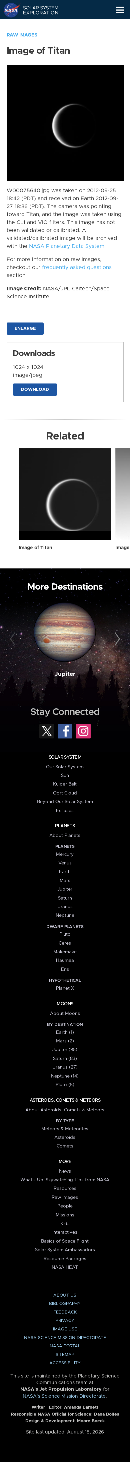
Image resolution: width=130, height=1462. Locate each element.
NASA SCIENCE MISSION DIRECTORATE (65, 1338)
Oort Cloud (65, 793)
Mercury (65, 854)
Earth (65, 871)
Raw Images (22, 35)
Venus (65, 863)
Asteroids (64, 1137)
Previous (13, 639)
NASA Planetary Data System (66, 246)
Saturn (65, 898)
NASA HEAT (65, 1267)
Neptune (65, 915)
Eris (65, 969)
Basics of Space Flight (65, 1241)
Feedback (65, 1312)
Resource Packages (65, 1259)
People (65, 1206)
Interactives (64, 1232)
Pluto (65, 934)
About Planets (64, 835)
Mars (65, 880)
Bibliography (65, 1304)
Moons (65, 1004)
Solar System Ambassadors (65, 1250)
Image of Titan (35, 548)
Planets (65, 826)
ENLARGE (25, 328)
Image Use (65, 1329)
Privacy (65, 1320)
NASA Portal (65, 1346)
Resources (65, 1188)
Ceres (65, 943)
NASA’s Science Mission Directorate (64, 1396)
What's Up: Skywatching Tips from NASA (64, 1180)
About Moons (65, 1013)
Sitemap (65, 1355)
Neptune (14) (65, 1076)
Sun (65, 775)
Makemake (65, 952)
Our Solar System (65, 767)
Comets (65, 1146)
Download (35, 389)
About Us (64, 1295)
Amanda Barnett (81, 1407)
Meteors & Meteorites (64, 1129)
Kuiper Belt (65, 784)
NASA (9, 10)
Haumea (65, 960)
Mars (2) (65, 1041)
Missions (65, 1215)
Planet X (65, 988)
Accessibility (65, 1363)
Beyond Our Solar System (65, 801)
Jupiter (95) (64, 1049)
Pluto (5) (65, 1084)
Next (116, 639)
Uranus (65, 907)
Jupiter (65, 674)
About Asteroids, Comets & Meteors (64, 1110)
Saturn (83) (65, 1058)
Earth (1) (65, 1032)
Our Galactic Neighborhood (37, 25)
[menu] (119, 10)
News (65, 1171)
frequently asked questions (77, 267)
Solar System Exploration (37, 10)
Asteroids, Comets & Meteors (65, 1100)
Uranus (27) (65, 1067)
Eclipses (65, 810)
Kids (65, 1223)
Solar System (65, 757)
